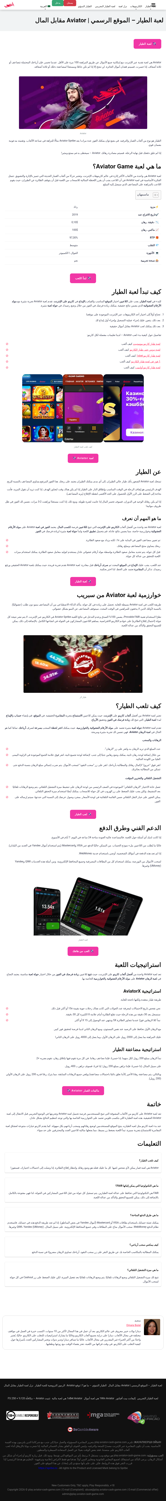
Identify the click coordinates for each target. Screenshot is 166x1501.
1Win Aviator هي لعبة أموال (99, 1398)
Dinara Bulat (133, 1325)
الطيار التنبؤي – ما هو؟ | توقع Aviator (87, 1385)
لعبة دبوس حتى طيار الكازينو (145, 349)
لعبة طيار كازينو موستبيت (146, 343)
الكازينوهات (136, 6)
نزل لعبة (123, 6)
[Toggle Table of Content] (154, 195)
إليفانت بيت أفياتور (126, 1398)
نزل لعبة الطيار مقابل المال (18, 1385)
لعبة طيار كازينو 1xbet (148, 355)
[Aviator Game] (9, 4)
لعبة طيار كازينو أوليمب (147, 367)
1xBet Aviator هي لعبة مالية (67, 1398)
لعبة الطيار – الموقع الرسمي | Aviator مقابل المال (135, 1385)
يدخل (57, 2)
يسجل (70, 2)
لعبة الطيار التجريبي (105, 6)
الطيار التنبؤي (85, 6)
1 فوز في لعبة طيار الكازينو (145, 361)
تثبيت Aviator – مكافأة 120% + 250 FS (29, 1398)
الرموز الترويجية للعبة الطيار (50, 1385)
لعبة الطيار (150, 6)
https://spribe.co (47, 1468)
